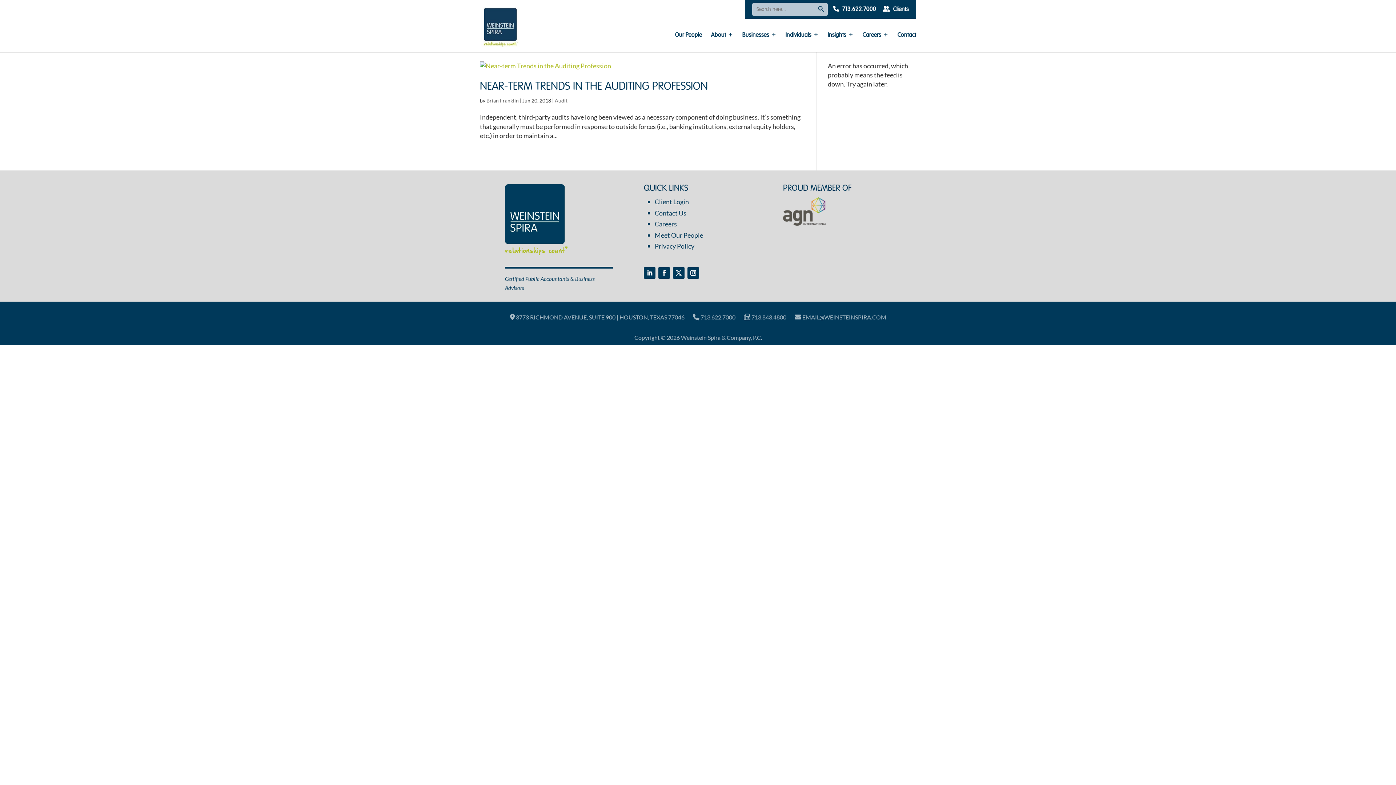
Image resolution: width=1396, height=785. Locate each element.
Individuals (798, 35)
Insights (837, 35)
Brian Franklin (502, 100)
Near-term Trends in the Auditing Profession (594, 86)
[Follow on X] (679, 273)
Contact (907, 35)
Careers (872, 35)
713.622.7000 (858, 9)
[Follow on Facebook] (664, 273)
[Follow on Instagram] (693, 273)
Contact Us (670, 213)
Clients (900, 9)
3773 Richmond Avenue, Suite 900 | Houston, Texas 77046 (600, 317)
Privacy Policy (674, 246)
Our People (688, 35)
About (718, 35)
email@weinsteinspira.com (843, 317)
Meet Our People (679, 235)
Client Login (672, 202)
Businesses (755, 35)
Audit (561, 100)
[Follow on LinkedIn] (649, 273)
